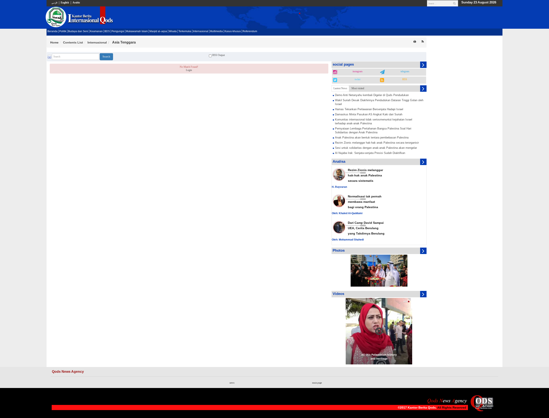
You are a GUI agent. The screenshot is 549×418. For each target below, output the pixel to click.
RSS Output (218, 55)
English (65, 3)
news (231, 383)
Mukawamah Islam (137, 31)
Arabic (76, 3)
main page (317, 383)
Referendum (250, 31)
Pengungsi (118, 31)
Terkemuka (184, 31)
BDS (107, 31)
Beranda (52, 31)
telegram (405, 72)
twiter (357, 79)
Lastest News (340, 88)
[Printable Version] (415, 41)
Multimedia (216, 31)
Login (189, 70)
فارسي (54, 3)
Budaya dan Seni (78, 31)
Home (54, 42)
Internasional (200, 31)
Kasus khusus (233, 31)
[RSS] (423, 41)
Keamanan (96, 31)
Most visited (357, 88)
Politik (62, 31)
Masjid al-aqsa (158, 31)
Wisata (173, 31)
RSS (404, 79)
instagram (357, 72)
